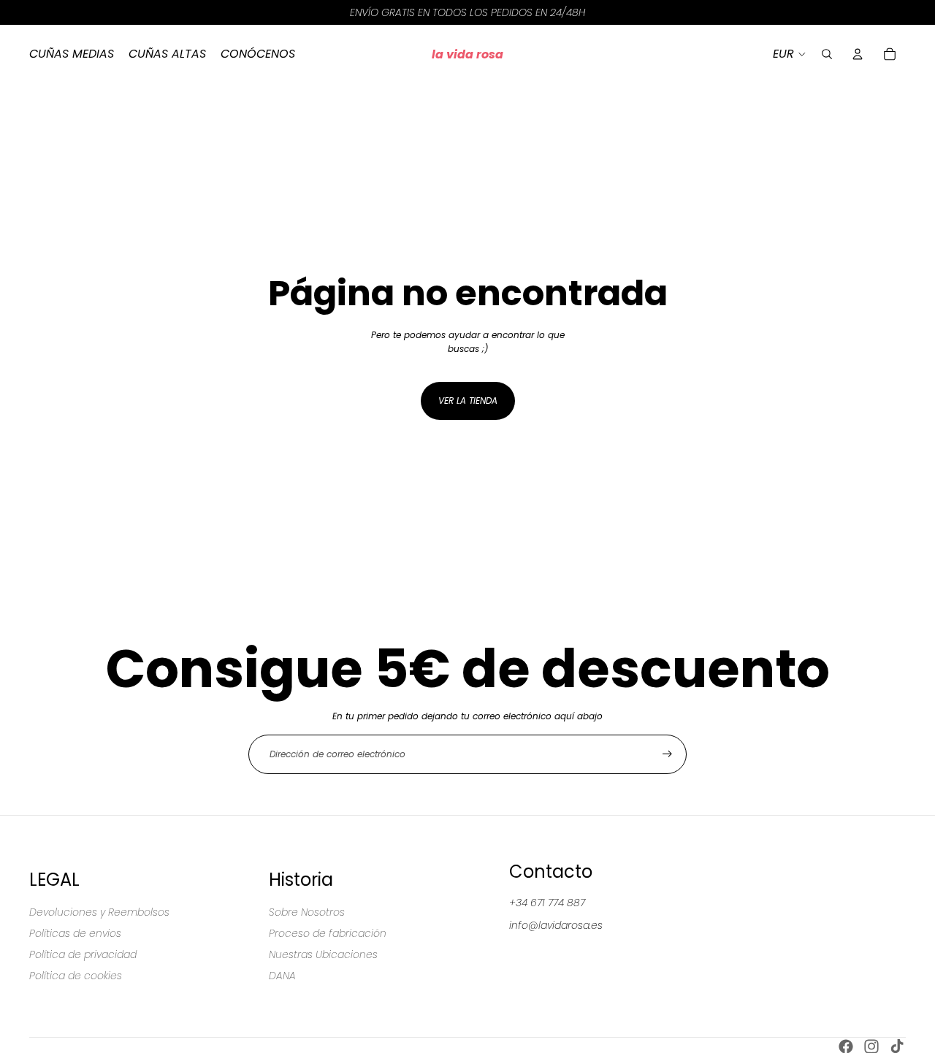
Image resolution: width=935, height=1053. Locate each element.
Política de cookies (75, 975)
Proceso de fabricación (327, 933)
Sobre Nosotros (307, 912)
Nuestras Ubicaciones (323, 954)
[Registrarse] (667, 754)
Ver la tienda (467, 400)
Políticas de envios (75, 933)
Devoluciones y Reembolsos (99, 912)
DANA (282, 975)
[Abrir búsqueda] (827, 54)
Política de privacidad (83, 954)
